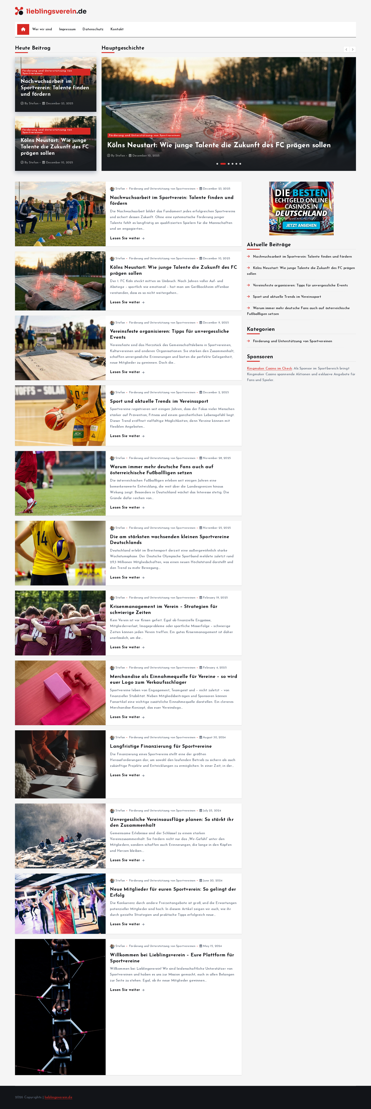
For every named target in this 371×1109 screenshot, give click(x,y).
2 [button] (223, 164)
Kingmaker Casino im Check (269, 368)
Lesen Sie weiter (125, 238)
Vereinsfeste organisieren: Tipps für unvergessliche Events (300, 285)
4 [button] (232, 164)
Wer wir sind (42, 29)
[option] (229, 114)
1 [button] (217, 164)
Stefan (33, 103)
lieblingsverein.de (58, 1097)
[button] (346, 49)
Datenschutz (92, 29)
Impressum (67, 29)
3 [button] (229, 164)
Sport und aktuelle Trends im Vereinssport (159, 401)
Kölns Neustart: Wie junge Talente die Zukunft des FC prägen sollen (55, 147)
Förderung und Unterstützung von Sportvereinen (47, 72)
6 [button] (240, 164)
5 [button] (236, 164)
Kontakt (117, 29)
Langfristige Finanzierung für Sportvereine (161, 746)
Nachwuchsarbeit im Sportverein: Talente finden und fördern (55, 88)
